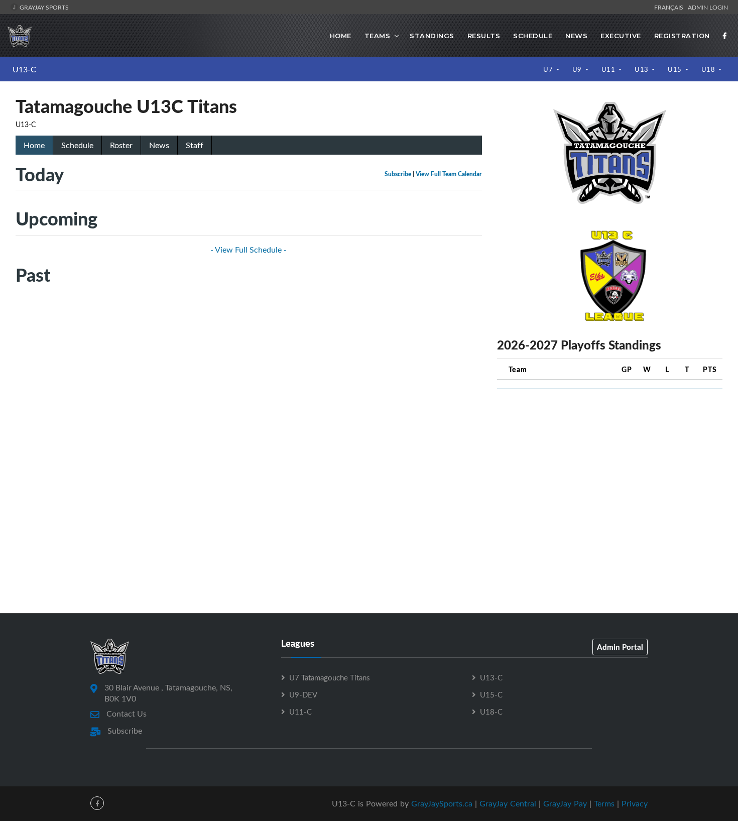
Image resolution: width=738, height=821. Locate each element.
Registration (682, 36)
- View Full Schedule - (248, 249)
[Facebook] (725, 35)
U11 (609, 69)
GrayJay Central (507, 803)
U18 (709, 69)
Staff (194, 145)
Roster (121, 145)
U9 (578, 69)
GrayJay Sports (43, 7)
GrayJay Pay (565, 803)
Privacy (635, 803)
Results (484, 36)
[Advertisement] (609, 467)
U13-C (24, 69)
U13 (642, 69)
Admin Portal (620, 646)
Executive (620, 36)
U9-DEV (303, 694)
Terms (604, 803)
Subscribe (398, 174)
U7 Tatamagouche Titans (329, 677)
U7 (549, 69)
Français (670, 7)
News (576, 36)
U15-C (491, 694)
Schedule (532, 36)
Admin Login (708, 7)
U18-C (491, 712)
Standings (432, 36)
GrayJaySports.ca (441, 803)
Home (340, 36)
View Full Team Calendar (449, 174)
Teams (377, 36)
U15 (675, 69)
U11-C (300, 712)
